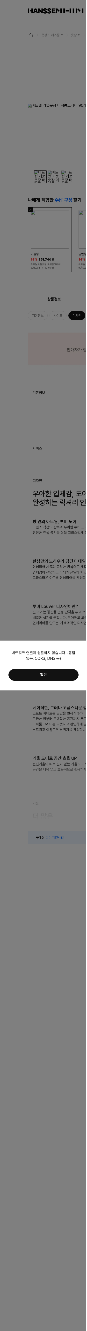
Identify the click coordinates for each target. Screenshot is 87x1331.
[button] (43, 675)
